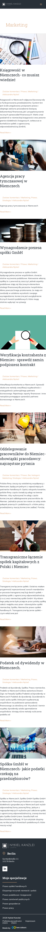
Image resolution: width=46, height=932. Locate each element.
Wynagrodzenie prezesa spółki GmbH (20, 250)
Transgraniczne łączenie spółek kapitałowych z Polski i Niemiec (21, 561)
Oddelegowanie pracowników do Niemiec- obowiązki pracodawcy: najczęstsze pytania (23, 456)
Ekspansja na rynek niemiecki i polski (19, 890)
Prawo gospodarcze (11, 903)
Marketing (32, 91)
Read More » (5, 132)
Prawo (24, 91)
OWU (5, 923)
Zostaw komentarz (11, 91)
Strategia (6, 200)
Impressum (30, 921)
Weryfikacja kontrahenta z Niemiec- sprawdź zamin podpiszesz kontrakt (23, 359)
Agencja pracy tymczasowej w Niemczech (13, 181)
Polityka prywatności (12, 921)
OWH (13, 923)
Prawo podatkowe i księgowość (16, 895)
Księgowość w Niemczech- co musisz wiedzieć (19, 75)
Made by (6, 928)
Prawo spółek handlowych (14, 886)
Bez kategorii (34, 475)
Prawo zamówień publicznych (16, 899)
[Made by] (19, 927)
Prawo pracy (8, 908)
